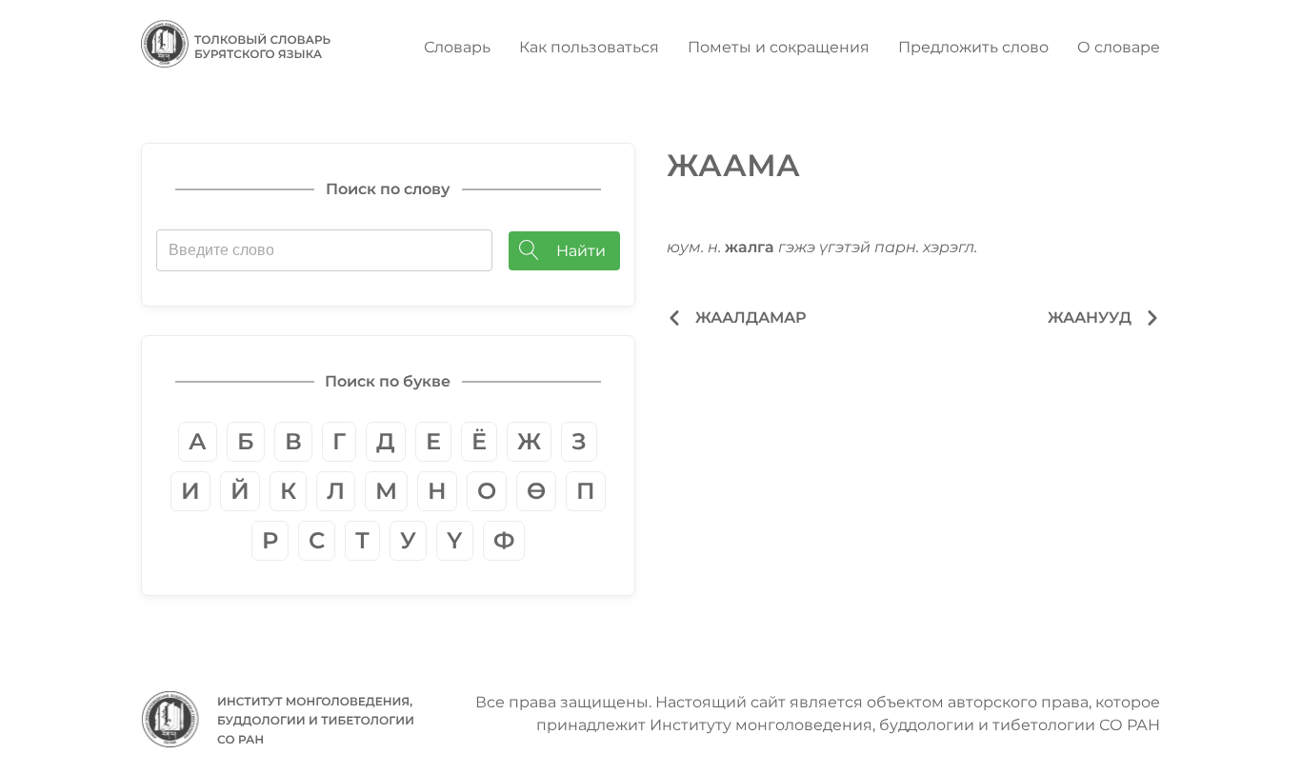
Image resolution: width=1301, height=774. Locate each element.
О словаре (1118, 47)
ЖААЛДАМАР (751, 317)
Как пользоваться (589, 47)
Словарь (457, 47)
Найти (581, 251)
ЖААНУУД (1089, 317)
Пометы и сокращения (779, 47)
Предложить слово (973, 47)
